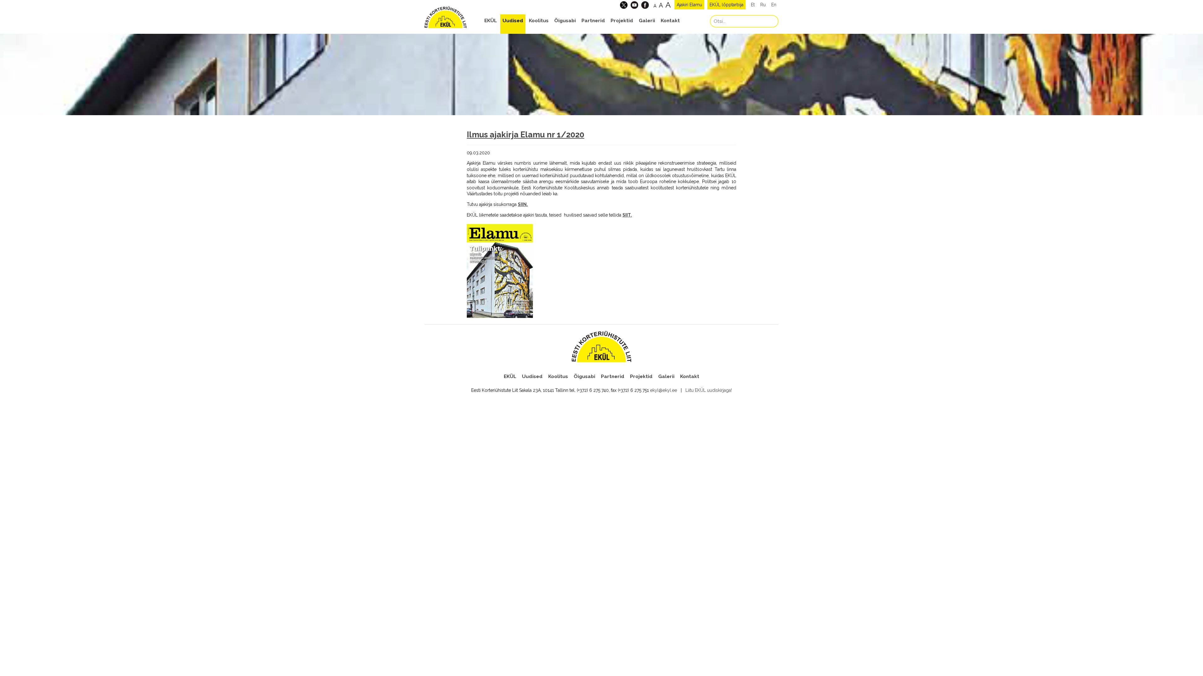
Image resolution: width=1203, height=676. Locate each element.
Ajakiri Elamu (689, 4)
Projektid (622, 20)
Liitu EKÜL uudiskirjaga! (708, 390)
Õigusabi (565, 20)
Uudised (513, 20)
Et (753, 4)
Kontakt (670, 20)
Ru (763, 4)
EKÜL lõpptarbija (726, 4)
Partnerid (593, 20)
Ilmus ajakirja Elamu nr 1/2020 (525, 134)
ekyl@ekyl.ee (663, 390)
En (773, 4)
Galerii (647, 20)
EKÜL (490, 20)
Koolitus (539, 20)
